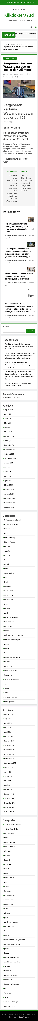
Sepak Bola (8, 666)
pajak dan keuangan (11, 617)
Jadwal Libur (8, 595)
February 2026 (9, 436)
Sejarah (7, 662)
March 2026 (8, 432)
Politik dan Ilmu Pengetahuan (14, 635)
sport (6, 684)
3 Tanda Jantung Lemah (12, 520)
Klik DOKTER (8, 600)
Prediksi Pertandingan (12, 640)
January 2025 (9, 494)
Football (7, 555)
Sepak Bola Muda (10, 671)
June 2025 (8, 472)
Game (6, 569)
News (6, 604)
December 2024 (9, 498)
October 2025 (9, 454)
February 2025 (9, 490)
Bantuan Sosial (9, 529)
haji (5, 578)
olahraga (7, 609)
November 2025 (9, 450)
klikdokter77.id (19, 15)
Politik (6, 631)
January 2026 (9, 441)
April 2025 (7, 481)
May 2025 (7, 476)
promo (6, 644)
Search (6, 326)
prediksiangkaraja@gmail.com (15, 74)
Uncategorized (10, 58)
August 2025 (8, 463)
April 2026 (7, 427)
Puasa (6, 648)
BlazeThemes (23, 1017)
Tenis (6, 693)
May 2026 (7, 423)
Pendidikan (8, 626)
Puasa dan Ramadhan (11, 653)
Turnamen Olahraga (11, 697)
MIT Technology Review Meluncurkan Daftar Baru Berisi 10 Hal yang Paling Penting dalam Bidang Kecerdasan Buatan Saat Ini (17, 2)
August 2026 (8, 410)
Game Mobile (9, 573)
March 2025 (8, 485)
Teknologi (7, 688)
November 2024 (9, 503)
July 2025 (7, 467)
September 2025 (10, 459)
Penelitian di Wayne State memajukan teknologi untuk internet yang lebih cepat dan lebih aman (19, 346)
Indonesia (7, 586)
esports (7, 551)
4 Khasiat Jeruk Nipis (11, 524)
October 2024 (9, 507)
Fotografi (7, 560)
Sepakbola (8, 675)
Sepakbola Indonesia (11, 679)
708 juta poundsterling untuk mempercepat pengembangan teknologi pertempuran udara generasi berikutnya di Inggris (20, 355)
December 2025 (9, 445)
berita (6, 533)
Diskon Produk (9, 542)
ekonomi (7, 546)
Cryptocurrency (9, 538)
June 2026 (8, 419)
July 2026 (7, 414)
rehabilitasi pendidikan (12, 657)
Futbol (6, 564)
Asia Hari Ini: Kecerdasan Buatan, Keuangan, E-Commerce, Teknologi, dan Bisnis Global (19, 276)
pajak (6, 613)
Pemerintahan (9, 622)
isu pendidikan (9, 591)
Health (6, 582)
